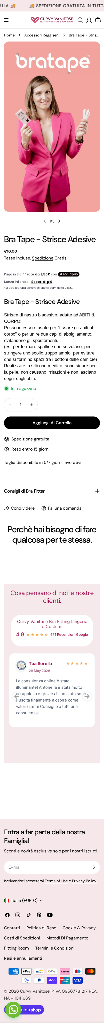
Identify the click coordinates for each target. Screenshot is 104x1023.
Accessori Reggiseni (41, 35)
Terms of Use (56, 880)
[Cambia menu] (6, 20)
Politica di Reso (41, 928)
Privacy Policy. (84, 880)
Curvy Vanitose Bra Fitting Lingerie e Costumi (52, 624)
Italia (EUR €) (24, 900)
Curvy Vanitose (35, 991)
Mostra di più (27, 724)
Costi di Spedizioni (22, 938)
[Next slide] (87, 696)
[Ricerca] (80, 20)
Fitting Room (16, 948)
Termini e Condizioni (54, 948)
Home (9, 35)
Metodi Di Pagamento (67, 938)
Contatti (12, 928)
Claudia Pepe (42, 663)
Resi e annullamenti (23, 958)
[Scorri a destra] (59, 221)
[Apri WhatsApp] (13, 1010)
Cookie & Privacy (79, 928)
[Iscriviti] (93, 867)
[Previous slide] (17, 696)
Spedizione (42, 258)
